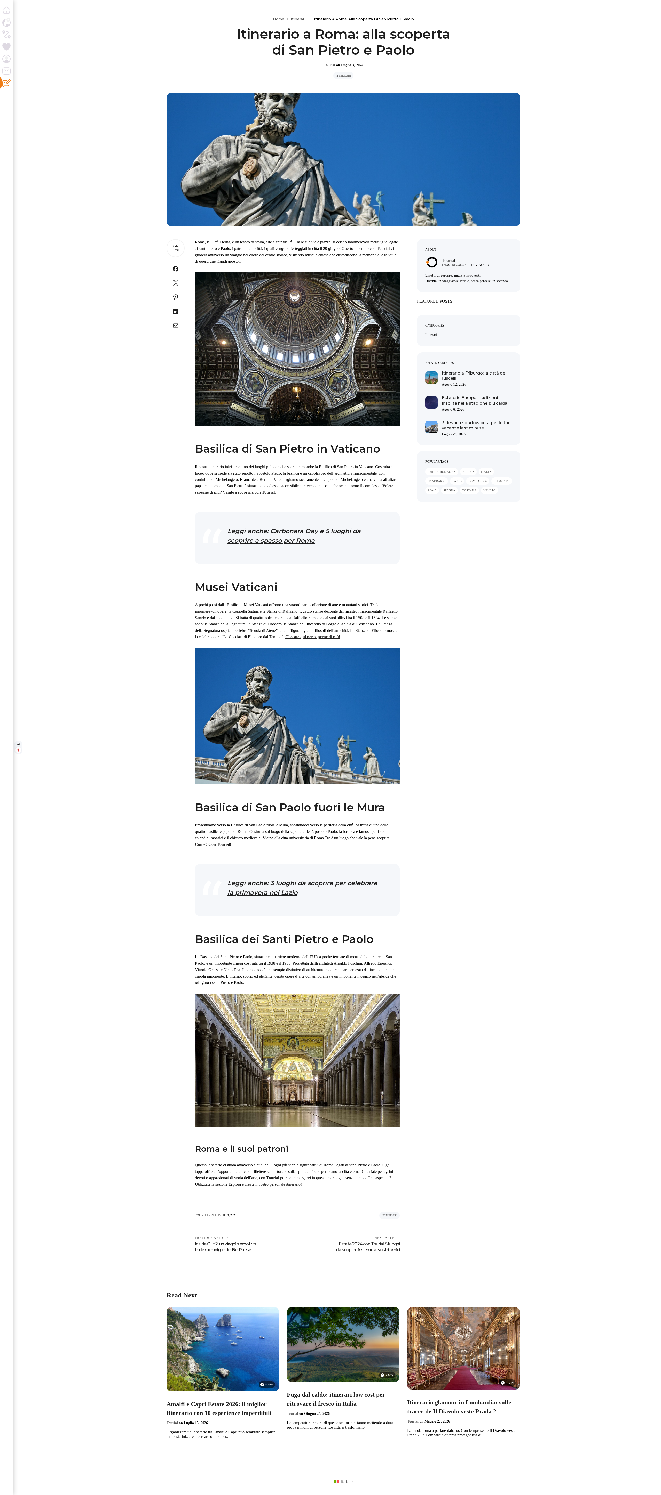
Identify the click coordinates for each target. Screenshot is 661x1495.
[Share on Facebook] (175, 269)
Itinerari (298, 19)
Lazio (457, 481)
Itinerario (437, 481)
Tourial (329, 65)
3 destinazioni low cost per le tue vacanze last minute (476, 425)
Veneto (489, 490)
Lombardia (477, 481)
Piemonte (501, 481)
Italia (486, 471)
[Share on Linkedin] (175, 312)
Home (278, 19)
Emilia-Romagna (442, 471)
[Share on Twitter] (175, 284)
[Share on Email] (175, 326)
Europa (468, 471)
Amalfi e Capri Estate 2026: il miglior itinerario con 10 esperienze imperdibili (219, 1409)
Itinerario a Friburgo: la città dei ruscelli (474, 376)
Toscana (469, 490)
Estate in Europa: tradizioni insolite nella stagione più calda (474, 400)
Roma (432, 490)
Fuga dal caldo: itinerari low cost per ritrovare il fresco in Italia (336, 1399)
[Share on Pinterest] (175, 298)
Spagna (449, 490)
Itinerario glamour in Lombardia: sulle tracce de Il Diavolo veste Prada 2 (459, 1407)
